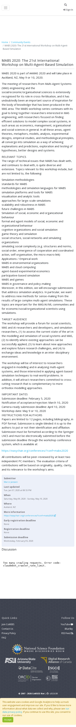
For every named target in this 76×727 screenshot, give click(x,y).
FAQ (4, 637)
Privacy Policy (9, 633)
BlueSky (69, 628)
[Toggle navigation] (6, 8)
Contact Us (7, 628)
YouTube (66, 624)
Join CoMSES (8, 624)
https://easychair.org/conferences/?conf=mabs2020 (35, 450)
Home (5, 42)
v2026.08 (54, 693)
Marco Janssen (11, 481)
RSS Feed (66, 633)
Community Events (20, 42)
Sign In (69, 9)
